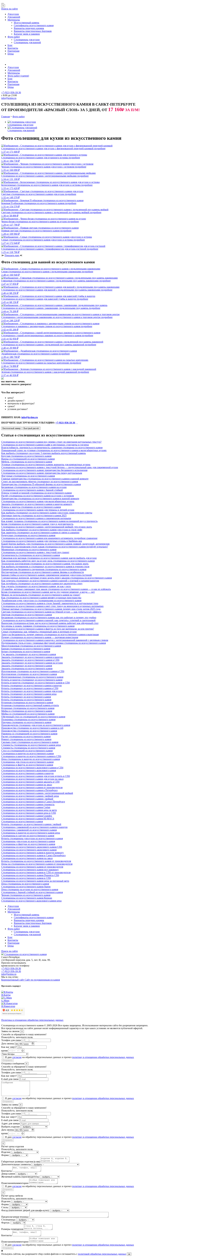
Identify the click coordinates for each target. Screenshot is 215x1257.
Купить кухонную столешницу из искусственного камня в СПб (35, 682)
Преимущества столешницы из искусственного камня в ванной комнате (40, 498)
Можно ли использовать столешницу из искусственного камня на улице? (40, 594)
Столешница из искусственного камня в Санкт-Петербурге (33, 801)
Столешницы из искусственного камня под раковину (30, 869)
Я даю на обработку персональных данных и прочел (69, 1057)
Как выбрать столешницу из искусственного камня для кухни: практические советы (46, 512)
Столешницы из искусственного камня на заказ (27, 858)
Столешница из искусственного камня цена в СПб (28, 813)
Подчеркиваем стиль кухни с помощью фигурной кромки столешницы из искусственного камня (53, 643)
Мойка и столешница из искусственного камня (26, 711)
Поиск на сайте (9, 8)
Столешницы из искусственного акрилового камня (29, 849)
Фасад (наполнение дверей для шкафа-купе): (25, 1210)
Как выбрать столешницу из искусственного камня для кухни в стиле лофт (41, 529)
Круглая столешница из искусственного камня (26, 456)
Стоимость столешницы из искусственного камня (28, 747)
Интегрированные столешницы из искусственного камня (32, 677)
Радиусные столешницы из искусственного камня (28, 535)
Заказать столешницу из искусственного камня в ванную (32, 657)
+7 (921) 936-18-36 (65, 422)
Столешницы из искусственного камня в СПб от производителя (36, 872)
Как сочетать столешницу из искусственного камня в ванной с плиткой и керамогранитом (50, 580)
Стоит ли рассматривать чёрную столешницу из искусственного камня (39, 481)
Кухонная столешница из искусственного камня (27, 702)
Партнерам (13, 51)
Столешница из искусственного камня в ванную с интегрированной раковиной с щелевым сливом (54, 640)
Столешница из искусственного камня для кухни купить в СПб (35, 776)
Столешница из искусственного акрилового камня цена (31, 900)
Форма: (5, 1155)
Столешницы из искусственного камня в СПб (26, 878)
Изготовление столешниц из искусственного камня (29, 674)
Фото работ (14, 36)
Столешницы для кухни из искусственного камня (28, 841)
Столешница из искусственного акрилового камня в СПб (32, 767)
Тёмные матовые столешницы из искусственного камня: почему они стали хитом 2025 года (50, 609)
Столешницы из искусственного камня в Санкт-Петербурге (33, 855)
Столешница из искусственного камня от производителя (31, 787)
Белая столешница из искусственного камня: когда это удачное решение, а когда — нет (48, 592)
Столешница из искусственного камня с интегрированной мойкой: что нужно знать (46, 526)
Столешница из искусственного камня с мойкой (27, 798)
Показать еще (12, 255)
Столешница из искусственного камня (22, 821)
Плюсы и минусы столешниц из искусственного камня (31, 507)
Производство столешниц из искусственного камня (29, 730)
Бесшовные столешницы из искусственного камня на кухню (34, 487)
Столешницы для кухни (27, 39)
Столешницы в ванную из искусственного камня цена (30, 832)
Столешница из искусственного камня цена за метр (29, 810)
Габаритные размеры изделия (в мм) (20, 1161)
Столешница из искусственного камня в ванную (27, 773)
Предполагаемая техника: (15, 1216)
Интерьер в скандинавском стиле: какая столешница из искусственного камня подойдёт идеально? (54, 546)
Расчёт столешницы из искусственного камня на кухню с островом (37, 495)
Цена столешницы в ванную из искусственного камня (30, 759)
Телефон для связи (11, 1040)
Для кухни (13, 14)
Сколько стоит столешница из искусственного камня (29, 742)
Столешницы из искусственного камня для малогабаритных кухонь (37, 501)
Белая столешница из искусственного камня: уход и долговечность (37, 524)
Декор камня (8, 1173)
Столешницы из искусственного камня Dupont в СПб (30, 875)
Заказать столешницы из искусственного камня (26, 668)
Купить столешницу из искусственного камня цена (29, 694)
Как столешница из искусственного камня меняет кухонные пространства (41, 597)
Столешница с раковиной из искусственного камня (29, 830)
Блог (10, 45)
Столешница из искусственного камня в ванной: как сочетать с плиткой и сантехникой (48, 620)
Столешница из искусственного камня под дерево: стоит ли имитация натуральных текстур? (51, 442)
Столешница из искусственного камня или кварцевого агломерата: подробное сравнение (49, 538)
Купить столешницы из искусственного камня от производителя (36, 861)
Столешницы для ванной (27, 42)
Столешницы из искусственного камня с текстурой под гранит (35, 552)
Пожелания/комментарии (14, 1183)
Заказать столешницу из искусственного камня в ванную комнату (36, 504)
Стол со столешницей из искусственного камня (27, 750)
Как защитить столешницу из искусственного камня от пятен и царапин (40, 532)
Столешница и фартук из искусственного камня (27, 764)
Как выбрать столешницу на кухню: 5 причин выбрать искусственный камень (43, 453)
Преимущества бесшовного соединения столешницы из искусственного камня (43, 569)
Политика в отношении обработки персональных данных (32, 1020)
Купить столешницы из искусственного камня (26, 699)
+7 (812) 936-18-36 (11, 971)
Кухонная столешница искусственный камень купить (30, 705)
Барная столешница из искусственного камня (25, 648)
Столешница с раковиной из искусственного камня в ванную (34, 827)
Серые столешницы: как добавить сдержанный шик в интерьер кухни (39, 631)
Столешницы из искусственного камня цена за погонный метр (35, 881)
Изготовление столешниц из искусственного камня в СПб (32, 671)
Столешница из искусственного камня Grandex (26, 815)
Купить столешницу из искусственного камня (26, 696)
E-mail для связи (10, 1079)
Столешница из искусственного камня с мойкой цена (30, 796)
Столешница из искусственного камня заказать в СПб (30, 781)
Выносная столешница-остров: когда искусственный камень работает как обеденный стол (49, 623)
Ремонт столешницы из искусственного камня (26, 739)
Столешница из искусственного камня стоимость (27, 804)
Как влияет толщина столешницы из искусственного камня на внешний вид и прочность (49, 521)
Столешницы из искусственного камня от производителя (32, 866)
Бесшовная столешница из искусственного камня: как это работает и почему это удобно (48, 617)
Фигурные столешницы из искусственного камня (28, 476)
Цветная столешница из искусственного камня (26, 614)
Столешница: (8, 1219)
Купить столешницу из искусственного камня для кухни (31, 691)
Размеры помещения (12, 1229)
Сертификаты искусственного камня (34, 25)
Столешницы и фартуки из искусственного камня (28, 844)
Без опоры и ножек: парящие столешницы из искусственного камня (37, 626)
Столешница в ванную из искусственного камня (27, 753)
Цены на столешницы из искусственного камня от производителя (36, 864)
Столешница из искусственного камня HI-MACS (27, 818)
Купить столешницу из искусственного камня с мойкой (31, 824)
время (4, 1050)
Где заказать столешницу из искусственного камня (28, 654)
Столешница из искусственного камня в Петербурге (29, 790)
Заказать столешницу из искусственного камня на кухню (32, 662)
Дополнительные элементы (16, 1164)
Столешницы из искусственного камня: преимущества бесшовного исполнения (44, 470)
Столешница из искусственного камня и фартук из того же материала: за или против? (47, 628)
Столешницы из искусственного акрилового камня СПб (31, 847)
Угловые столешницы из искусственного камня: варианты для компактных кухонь (45, 464)
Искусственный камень (26, 22)
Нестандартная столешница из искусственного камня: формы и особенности (42, 572)
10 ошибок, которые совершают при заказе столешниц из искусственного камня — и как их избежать (56, 589)
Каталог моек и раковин (27, 34)
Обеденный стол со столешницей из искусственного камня (33, 716)
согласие (17, 1057)
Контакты (13, 48)
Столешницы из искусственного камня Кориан (26, 898)
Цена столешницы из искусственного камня (25, 883)
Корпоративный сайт (13, 979)
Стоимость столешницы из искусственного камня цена (31, 745)
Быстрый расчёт (31, 428)
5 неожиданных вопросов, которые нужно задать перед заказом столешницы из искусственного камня (56, 577)
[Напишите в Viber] (77, 422)
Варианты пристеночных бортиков (33, 31)
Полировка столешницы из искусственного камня (28, 719)
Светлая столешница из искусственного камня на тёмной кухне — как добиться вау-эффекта (51, 611)
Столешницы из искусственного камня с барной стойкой (32, 490)
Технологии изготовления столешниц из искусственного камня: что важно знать (44, 563)
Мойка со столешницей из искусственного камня (27, 713)
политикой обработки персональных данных (102, 1254)
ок (129, 1254)
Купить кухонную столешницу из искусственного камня (31, 679)
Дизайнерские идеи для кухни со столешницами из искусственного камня (41, 600)
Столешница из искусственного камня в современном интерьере (36, 518)
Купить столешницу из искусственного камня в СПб (29, 688)
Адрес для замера (10, 1123)
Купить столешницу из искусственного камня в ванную (31, 685)
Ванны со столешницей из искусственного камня (28, 459)
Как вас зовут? (9, 1047)
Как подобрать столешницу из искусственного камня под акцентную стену (41, 583)
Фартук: (5, 1222)
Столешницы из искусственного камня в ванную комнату (32, 852)
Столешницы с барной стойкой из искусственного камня (32, 892)
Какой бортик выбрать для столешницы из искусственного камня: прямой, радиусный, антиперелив (55, 543)
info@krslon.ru (29, 417)
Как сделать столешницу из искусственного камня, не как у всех (36, 586)
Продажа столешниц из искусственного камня (26, 722)
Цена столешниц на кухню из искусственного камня (29, 889)
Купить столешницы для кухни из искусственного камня (32, 838)
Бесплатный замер (11, 428)
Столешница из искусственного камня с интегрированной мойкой (37, 793)
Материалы (14, 19)
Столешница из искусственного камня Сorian (25, 807)
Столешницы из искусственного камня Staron (26, 886)
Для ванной (14, 17)
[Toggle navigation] (2, 3)
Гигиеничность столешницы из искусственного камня (30, 555)
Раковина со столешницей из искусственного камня (29, 733)
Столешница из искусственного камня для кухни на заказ (32, 779)
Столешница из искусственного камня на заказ (26, 784)
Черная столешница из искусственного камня (25, 895)
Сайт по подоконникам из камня (42, 979)
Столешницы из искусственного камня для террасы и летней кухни (37, 509)
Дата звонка (7, 1043)
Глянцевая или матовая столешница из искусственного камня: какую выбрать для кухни (49, 558)
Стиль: (4, 1207)
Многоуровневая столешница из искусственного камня (31, 645)
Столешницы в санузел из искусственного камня (27, 835)
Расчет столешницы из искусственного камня (26, 736)
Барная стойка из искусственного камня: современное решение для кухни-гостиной (46, 575)
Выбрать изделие (10, 1126)
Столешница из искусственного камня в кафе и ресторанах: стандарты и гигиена (45, 444)
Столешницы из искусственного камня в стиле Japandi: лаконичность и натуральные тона (49, 603)
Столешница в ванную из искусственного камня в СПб (31, 756)
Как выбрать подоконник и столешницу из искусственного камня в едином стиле (45, 566)
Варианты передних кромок (29, 28)
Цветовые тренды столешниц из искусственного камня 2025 (34, 515)
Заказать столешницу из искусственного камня (26, 665)
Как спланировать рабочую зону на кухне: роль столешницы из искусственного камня (48, 560)
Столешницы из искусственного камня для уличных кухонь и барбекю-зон (41, 541)
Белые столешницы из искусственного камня (25, 651)
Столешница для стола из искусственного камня (27, 762)
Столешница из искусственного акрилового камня (28, 770)
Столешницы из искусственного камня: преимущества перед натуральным (41, 473)
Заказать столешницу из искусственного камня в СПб (30, 660)
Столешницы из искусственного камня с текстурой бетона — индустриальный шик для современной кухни (59, 467)
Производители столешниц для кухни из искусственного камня (35, 725)
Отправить (8, 1060)
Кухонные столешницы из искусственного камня (27, 708)
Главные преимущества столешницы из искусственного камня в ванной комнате (44, 478)
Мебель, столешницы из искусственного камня (26, 461)
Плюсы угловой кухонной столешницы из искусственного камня (36, 493)
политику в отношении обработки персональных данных (103, 1057)
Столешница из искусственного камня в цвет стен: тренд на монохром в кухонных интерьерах (52, 606)
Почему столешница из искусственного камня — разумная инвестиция (39, 637)
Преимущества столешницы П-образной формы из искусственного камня (41, 484)
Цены (11, 53)
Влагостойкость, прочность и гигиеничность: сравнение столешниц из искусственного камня (51, 447)
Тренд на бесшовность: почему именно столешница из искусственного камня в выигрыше (50, 634)
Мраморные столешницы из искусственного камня (28, 549)
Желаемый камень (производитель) (20, 1176)
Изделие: (6, 1152)
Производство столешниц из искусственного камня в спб (32, 728)
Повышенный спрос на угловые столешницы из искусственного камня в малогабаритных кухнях (54, 450)
